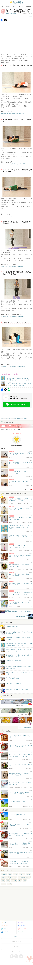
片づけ (9, 884)
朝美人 (5, 928)
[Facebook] (2, 21)
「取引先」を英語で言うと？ (13, 678)
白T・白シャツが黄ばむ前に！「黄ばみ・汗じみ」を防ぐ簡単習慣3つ (19, 632)
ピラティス (13, 877)
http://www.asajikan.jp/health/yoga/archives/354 (13, 113)
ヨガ (6, 418)
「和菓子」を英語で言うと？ (13, 626)
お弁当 (15, 874)
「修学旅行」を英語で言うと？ (13, 660)
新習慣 (25, 418)
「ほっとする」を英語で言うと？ (14, 683)
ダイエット (5, 877)
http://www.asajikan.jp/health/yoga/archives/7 (12, 266)
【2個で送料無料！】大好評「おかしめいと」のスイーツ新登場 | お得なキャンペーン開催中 (19, 644)
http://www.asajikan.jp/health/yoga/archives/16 (13, 316)
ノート (3, 884)
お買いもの (23, 932)
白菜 (3, 880)
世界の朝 (6, 932)
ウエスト (2, 418)
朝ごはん (4, 874)
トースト (14, 880)
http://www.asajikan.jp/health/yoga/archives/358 (13, 216)
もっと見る (28, 489)
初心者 (15, 418)
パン (20, 880)
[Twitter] (5, 21)
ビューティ (23, 928)
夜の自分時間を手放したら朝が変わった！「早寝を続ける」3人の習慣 (18, 667)
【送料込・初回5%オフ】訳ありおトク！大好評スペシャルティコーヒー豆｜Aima (19, 650)
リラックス (10, 418)
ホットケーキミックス (24, 877)
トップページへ (16, 936)
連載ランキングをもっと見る (25, 727)
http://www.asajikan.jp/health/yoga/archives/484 (13, 366)
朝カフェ (23, 925)
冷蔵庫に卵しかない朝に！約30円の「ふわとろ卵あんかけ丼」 (19, 638)
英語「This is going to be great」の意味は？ (17, 689)
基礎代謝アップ (20, 418)
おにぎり (22, 874)
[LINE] (9, 390)
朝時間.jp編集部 (29, 16)
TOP (5, 922)
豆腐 (8, 880)
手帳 (25, 880)
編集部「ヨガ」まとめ (11, 13)
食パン (28, 874)
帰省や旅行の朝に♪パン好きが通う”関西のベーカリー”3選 (18, 673)
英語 (10, 874)
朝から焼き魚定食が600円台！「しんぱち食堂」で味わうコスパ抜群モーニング (19, 655)
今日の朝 (23, 922)
